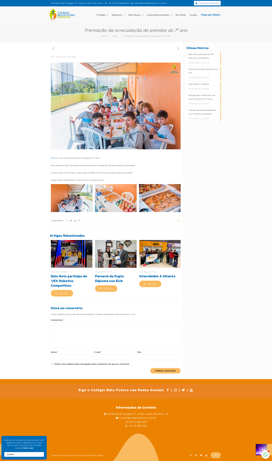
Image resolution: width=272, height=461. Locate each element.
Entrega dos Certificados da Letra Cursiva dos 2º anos (202, 97)
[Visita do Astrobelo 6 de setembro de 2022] (264, 449)
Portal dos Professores (209, 3)
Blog (115, 36)
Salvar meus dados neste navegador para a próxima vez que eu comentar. (92, 364)
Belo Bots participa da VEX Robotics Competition (69, 280)
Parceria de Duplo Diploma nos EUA (203, 71)
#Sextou (55, 158)
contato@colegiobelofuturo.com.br (150, 3)
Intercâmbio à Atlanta (157, 276)
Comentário (57, 320)
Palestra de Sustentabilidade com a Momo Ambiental (202, 112)
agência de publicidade (80, 455)
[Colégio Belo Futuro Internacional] (62, 14)
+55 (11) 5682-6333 (120, 3)
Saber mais (28, 448)
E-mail (98, 352)
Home (104, 36)
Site (139, 352)
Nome (54, 352)
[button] (265, 454)
